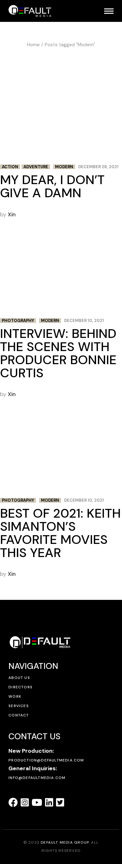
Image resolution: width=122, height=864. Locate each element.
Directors (20, 687)
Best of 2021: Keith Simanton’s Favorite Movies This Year (60, 533)
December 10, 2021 (84, 321)
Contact (18, 715)
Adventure (35, 166)
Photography (18, 320)
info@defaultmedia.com (36, 777)
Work (14, 696)
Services (18, 705)
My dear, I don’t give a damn (52, 186)
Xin (12, 214)
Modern (64, 166)
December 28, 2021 (98, 167)
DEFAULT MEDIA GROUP (65, 842)
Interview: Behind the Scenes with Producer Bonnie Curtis (58, 353)
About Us (19, 677)
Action (10, 166)
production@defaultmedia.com (46, 760)
